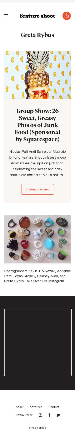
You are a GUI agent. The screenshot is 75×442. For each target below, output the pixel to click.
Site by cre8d (37, 427)
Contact (54, 406)
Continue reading (38, 189)
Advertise (36, 406)
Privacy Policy (23, 414)
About (20, 406)
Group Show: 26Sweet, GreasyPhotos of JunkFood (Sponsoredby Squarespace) (37, 125)
